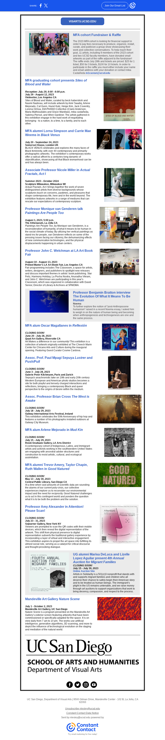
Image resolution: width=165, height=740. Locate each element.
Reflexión (79, 325)
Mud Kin (76, 429)
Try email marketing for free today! (82, 734)
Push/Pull (32, 361)
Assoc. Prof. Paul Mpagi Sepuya (50, 357)
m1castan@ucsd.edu (98, 73)
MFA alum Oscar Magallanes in (48, 325)
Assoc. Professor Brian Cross (48, 396)
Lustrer (81, 357)
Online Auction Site (84, 571)
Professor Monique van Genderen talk (54, 209)
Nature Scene (69, 599)
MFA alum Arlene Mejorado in (47, 429)
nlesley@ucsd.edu (80, 717)
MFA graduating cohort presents (50, 80)
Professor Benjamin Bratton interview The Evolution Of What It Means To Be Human (101, 296)
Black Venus (50, 135)
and (90, 357)
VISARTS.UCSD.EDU (82, 21)
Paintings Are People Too (44, 213)
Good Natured (58, 469)
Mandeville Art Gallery (42, 599)
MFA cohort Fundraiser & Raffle (97, 35)
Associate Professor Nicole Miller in (52, 170)
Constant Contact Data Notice (82, 713)
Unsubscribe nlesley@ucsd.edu (82, 708)
